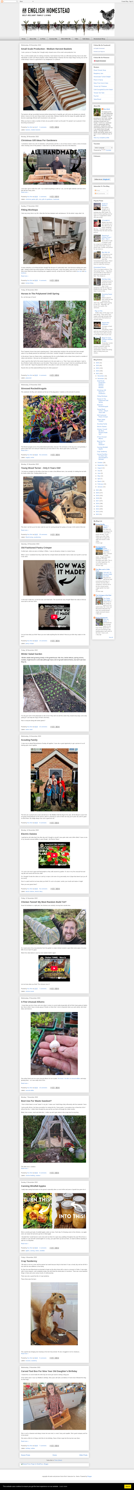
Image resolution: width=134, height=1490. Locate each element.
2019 (97, 495)
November (101, 378)
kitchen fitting (29, 283)
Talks (76, 39)
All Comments (100, 193)
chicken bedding (30, 1175)
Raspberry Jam (98, 73)
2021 (97, 490)
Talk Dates (85, 39)
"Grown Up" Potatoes (100, 86)
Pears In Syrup (98, 80)
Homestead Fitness (100, 267)
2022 (97, 373)
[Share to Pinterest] (58, 127)
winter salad (29, 729)
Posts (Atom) (58, 1460)
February (101, 484)
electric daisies (30, 891)
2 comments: (43, 127)
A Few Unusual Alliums (32, 1002)
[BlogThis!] (52, 127)
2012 (97, 514)
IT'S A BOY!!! (106, 220)
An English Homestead (99, 48)
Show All (111, 637)
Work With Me (66, 39)
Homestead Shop (99, 39)
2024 (97, 368)
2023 (97, 371)
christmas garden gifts (32, 199)
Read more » (24, 192)
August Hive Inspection (105, 323)
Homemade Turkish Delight (102, 76)
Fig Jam (96, 96)
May (99, 476)
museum (28, 1360)
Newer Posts (25, 1455)
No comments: (43, 455)
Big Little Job (106, 252)
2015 (97, 506)
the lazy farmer (101, 547)
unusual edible (30, 1090)
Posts (98, 190)
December (101, 376)
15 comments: (43, 726)
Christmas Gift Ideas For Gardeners (39, 140)
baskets (28, 130)
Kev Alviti (107, 109)
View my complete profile (101, 137)
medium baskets (35, 130)
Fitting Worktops (29, 210)
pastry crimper (30, 643)
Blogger (89, 1476)
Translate (108, 150)
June (99, 473)
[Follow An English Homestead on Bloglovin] (102, 180)
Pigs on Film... (99, 311)
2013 (97, 511)
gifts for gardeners (47, 199)
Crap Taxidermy (29, 1261)
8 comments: (43, 1173)
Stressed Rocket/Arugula (33, 388)
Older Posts (83, 1455)
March (100, 481)
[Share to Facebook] (56, 127)
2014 (97, 509)
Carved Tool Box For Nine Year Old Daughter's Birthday (49, 1371)
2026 (97, 363)
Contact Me (53, 39)
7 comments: (43, 988)
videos (37, 1250)
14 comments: (43, 640)
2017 (97, 501)
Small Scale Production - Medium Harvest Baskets (46, 49)
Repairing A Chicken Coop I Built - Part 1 (106, 237)
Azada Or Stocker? (105, 204)
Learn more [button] (63, 1486)
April (99, 478)
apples (27, 1250)
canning (32, 1250)
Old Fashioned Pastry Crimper (36, 547)
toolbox (33, 1448)
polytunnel (28, 378)
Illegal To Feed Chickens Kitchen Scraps (107, 339)
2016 (97, 503)
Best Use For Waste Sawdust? (36, 1101)
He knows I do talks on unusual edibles (69, 1078)
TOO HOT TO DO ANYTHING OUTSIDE (107, 574)
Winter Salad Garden (31, 654)
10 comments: (43, 1087)
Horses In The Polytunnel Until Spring (40, 293)
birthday (28, 1448)
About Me (33, 39)
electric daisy (38, 891)
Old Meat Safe (106, 279)
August (100, 468)
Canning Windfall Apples (33, 1186)
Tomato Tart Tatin (99, 93)
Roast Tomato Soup (100, 70)
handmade (56, 199)
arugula (28, 457)
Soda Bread (97, 99)
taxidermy (34, 1360)
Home (24, 39)
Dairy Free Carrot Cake (101, 83)
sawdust (38, 1175)
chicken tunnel (30, 991)
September (101, 465)
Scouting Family (29, 740)
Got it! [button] (128, 1486)
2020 (97, 493)
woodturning (37, 537)
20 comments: (43, 534)
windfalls (42, 1250)
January (100, 487)
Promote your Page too (99, 51)
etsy (40, 199)
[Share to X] (54, 127)
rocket (32, 457)
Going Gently (100, 524)
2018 (97, 498)
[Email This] (51, 127)
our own (79, 271)
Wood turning (29, 537)
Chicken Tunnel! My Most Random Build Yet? (43, 902)
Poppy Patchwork (102, 617)
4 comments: (43, 280)
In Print (42, 39)
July (99, 470)
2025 (97, 365)
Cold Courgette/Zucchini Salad (103, 89)
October (100, 462)
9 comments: (43, 823)
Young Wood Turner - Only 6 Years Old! (41, 468)
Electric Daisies (29, 834)
